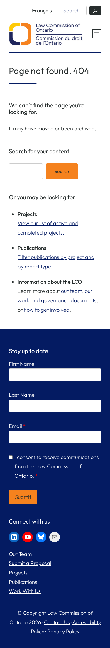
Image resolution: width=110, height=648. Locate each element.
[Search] (95, 10)
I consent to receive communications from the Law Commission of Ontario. (56, 466)
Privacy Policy (63, 631)
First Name (21, 363)
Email (17, 426)
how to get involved (47, 309)
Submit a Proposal (30, 563)
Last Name (22, 394)
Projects (18, 572)
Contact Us (57, 622)
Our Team (20, 554)
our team (71, 291)
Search (62, 171)
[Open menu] (96, 33)
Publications (23, 582)
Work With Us (25, 591)
